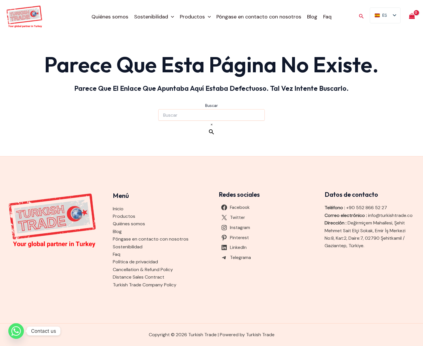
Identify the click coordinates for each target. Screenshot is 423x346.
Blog (312, 16)
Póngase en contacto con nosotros (258, 16)
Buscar (211, 105)
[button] (171, 16)
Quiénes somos (110, 16)
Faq (327, 16)
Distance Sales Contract (138, 277)
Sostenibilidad (151, 16)
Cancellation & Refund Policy (143, 269)
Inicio (118, 209)
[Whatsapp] (16, 331)
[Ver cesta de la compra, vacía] (411, 16)
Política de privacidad (135, 262)
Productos (192, 16)
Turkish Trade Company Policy (144, 285)
